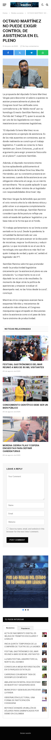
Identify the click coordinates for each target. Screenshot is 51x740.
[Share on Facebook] (8, 52)
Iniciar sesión (25, 733)
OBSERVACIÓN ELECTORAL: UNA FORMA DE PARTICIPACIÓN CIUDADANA (19, 700)
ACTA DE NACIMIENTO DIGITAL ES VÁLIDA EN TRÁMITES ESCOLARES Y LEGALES (21, 636)
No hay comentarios (31, 46)
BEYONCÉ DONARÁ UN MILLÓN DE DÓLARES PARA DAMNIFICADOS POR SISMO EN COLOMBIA (21, 711)
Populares (25, 628)
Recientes (10, 628)
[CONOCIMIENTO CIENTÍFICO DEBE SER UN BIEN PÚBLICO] (25, 388)
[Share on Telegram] (31, 52)
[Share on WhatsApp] (42, 52)
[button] (25, 581)
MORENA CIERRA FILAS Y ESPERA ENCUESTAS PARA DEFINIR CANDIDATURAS (21, 448)
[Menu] (4, 5)
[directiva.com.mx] (24, 4)
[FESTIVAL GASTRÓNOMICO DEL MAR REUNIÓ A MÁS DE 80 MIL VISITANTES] (25, 348)
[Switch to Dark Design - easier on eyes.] (42, 4)
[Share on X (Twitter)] (19, 52)
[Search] (46, 5)
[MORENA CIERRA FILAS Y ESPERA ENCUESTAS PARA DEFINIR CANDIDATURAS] (25, 429)
